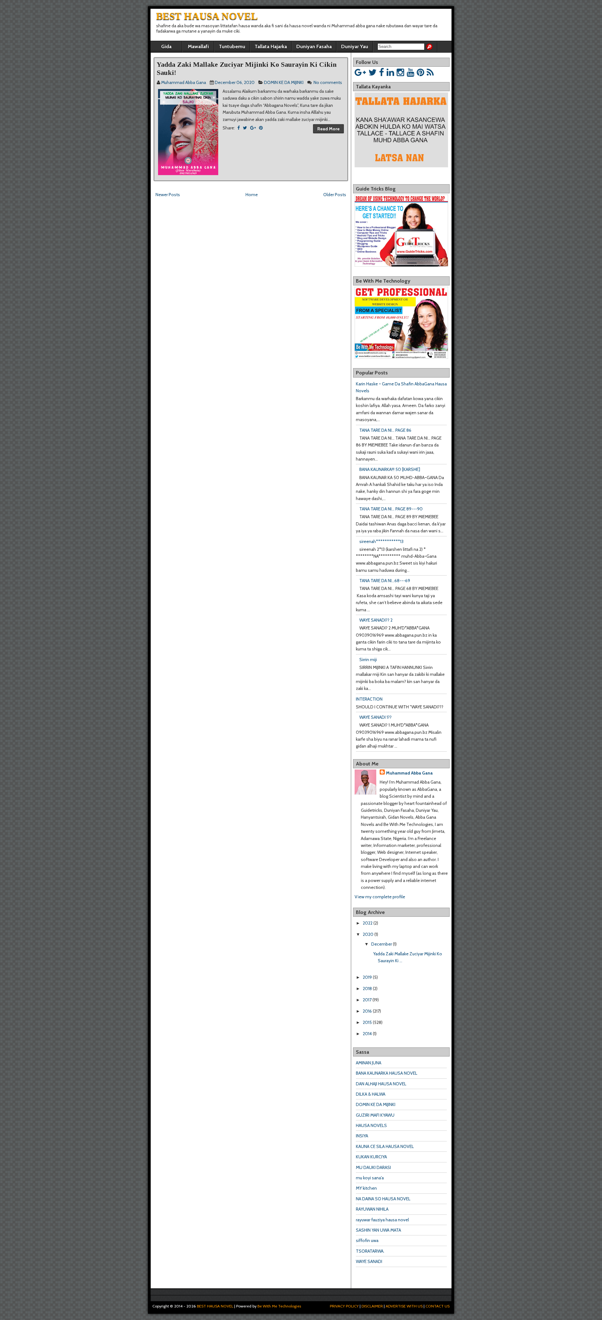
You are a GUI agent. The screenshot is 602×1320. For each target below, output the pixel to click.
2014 (367, 1033)
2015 (367, 1022)
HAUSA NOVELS (371, 1125)
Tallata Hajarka (271, 47)
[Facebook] (381, 72)
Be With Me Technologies (279, 1306)
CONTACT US (437, 1306)
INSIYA (362, 1136)
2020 (368, 934)
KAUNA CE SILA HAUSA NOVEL (385, 1146)
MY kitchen (366, 1188)
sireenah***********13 (381, 541)
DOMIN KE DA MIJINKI (284, 82)
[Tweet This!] (245, 128)
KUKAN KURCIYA (371, 1157)
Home (252, 194)
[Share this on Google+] (253, 128)
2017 (367, 1000)
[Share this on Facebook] (238, 128)
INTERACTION (369, 699)
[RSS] (430, 72)
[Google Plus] (360, 72)
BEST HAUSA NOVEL (207, 16)
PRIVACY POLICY (344, 1306)
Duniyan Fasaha (314, 47)
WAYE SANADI (369, 1261)
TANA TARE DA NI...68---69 (384, 580)
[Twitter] (372, 72)
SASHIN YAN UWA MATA (378, 1230)
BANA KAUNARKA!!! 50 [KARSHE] (389, 469)
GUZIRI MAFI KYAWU (375, 1115)
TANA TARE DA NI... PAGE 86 (385, 430)
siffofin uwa (367, 1240)
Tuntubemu (232, 47)
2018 (367, 988)
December (381, 944)
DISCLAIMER (372, 1306)
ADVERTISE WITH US (404, 1306)
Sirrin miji (368, 659)
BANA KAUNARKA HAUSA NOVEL (386, 1073)
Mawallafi (198, 47)
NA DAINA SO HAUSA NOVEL (383, 1199)
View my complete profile (380, 897)
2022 (367, 923)
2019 (367, 977)
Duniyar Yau (354, 47)
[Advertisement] (227, 212)
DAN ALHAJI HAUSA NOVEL (381, 1084)
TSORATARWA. (370, 1251)
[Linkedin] (390, 72)
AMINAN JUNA (368, 1063)
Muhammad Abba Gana (409, 773)
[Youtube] (410, 72)
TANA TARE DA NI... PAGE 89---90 (391, 509)
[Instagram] (400, 72)
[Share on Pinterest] (260, 128)
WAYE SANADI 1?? (375, 717)
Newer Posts (168, 194)
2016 (367, 1011)
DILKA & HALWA (370, 1094)
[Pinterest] (420, 72)
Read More (328, 129)
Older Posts (334, 194)
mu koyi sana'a (370, 1178)
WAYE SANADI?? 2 (376, 620)
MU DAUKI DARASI (373, 1167)
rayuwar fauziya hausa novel (382, 1220)
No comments (328, 82)
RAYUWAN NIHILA (372, 1209)
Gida (166, 47)
